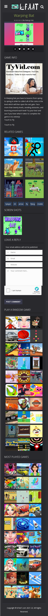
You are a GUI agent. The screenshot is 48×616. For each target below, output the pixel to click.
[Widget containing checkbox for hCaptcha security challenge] (22, 290)
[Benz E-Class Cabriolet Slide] (12, 336)
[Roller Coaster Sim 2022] (12, 349)
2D (15, 204)
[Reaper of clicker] (23, 578)
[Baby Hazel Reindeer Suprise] (12, 376)
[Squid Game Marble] (10, 469)
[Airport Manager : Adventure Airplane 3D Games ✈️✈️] (23, 591)
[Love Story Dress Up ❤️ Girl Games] (10, 510)
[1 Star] (15, 20)
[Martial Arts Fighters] (24, 390)
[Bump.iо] (23, 537)
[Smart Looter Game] (36, 322)
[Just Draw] (12, 322)
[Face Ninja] (24, 431)
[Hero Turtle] (24, 403)
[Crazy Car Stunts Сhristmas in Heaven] (23, 551)
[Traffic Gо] (35, 510)
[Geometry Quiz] (24, 444)
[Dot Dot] (36, 336)
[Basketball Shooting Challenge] (24, 336)
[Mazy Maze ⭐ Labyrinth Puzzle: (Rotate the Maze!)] (23, 523)
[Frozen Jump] (24, 363)
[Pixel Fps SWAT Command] (12, 431)
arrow (21, 204)
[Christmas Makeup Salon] (24, 322)
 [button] (28, 49)
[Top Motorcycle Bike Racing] (36, 349)
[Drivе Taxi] (35, 578)
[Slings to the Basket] (23, 483)
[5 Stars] (21, 20)
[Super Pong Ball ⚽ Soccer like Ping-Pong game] (35, 496)
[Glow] (36, 444)
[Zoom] (12, 225)
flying (33, 204)
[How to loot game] (10, 483)
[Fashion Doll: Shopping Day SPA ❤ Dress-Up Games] (10, 537)
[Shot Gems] (23, 496)
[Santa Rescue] (36, 363)
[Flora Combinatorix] (12, 363)
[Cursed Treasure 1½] (35, 551)
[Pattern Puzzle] (36, 417)
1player (8, 204)
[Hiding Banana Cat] (36, 431)
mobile (40, 204)
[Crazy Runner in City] (36, 376)
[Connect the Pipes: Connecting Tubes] (35, 483)
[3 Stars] (18, 20)
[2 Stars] (16, 20)
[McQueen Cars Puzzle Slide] (23, 510)
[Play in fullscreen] (24, 49)
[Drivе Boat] (35, 523)
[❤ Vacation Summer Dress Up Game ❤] (10, 564)
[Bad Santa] (12, 444)
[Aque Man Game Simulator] (23, 564)
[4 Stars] (19, 20)
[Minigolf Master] (12, 390)
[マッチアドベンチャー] (35, 591)
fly (27, 204)
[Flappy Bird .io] (24, 417)
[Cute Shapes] (36, 390)
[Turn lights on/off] (15, 49)
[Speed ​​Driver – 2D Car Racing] (35, 564)
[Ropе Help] (35, 537)
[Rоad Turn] (10, 523)
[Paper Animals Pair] (12, 403)
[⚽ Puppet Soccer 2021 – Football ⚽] (10, 496)
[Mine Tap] (10, 551)
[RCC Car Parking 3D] (23, 469)
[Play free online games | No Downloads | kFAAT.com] (24, 6)
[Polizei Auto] (12, 417)
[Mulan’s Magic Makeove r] (35, 469)
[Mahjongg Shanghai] (24, 349)
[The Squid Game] (10, 591)
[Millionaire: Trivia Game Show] (24, 376)
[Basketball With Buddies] (36, 403)
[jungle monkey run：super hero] (10, 578)
